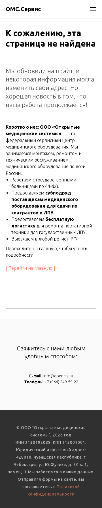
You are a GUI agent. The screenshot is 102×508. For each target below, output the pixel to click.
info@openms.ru (58, 376)
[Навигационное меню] (93, 9)
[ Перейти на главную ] (30, 268)
